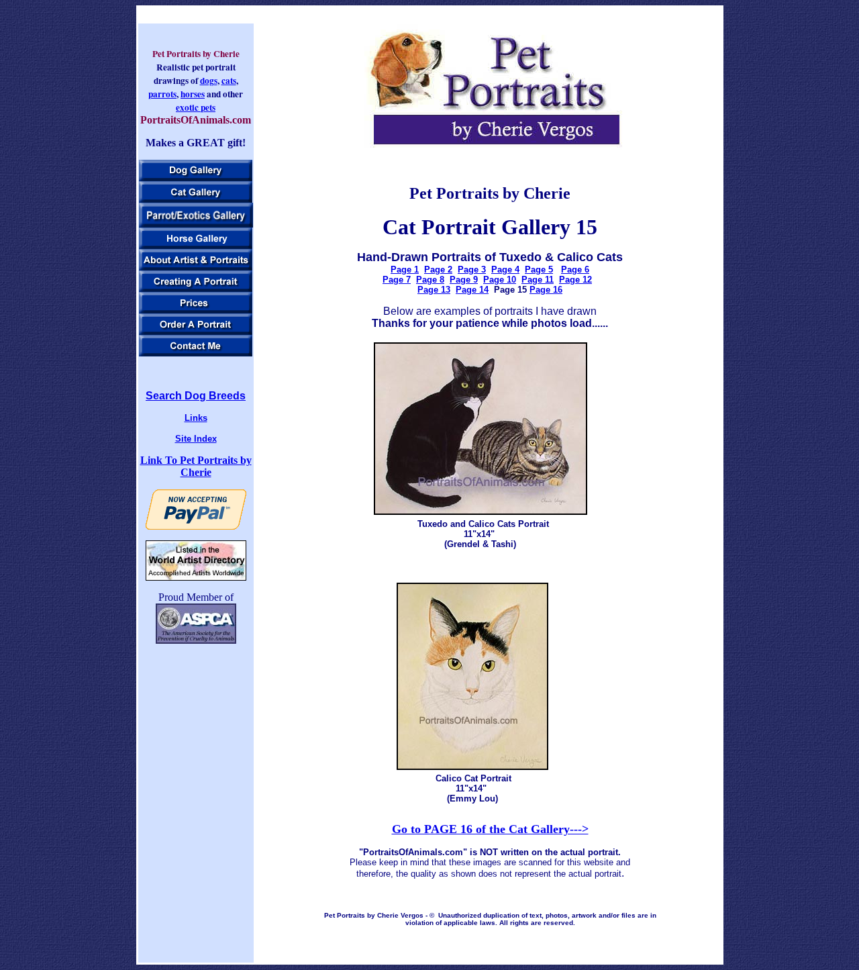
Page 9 (464, 280)
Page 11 (537, 280)
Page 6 (575, 269)
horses (193, 94)
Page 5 (539, 269)
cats (228, 80)
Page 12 (575, 280)
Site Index (196, 439)
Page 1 (405, 269)
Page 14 (472, 290)
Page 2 (438, 269)
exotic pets (195, 107)
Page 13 (433, 290)
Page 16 (545, 290)
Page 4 (505, 269)
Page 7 (397, 280)
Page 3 (472, 269)
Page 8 (430, 280)
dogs (208, 80)
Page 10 (499, 280)
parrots (162, 94)
